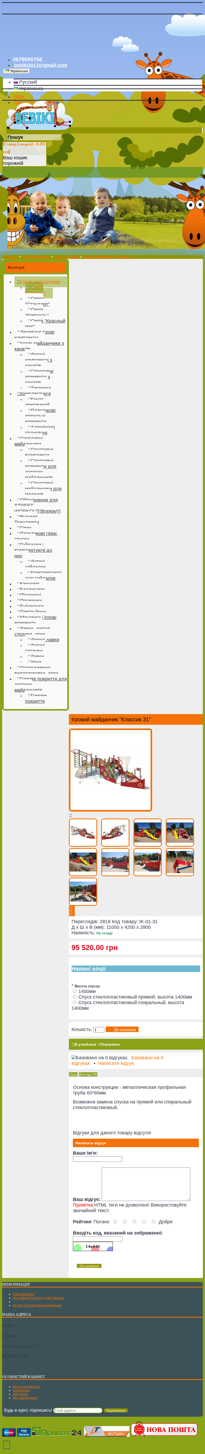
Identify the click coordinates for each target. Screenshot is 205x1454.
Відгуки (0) (88, 1074)
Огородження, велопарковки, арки (36, 670)
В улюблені (85, 1044)
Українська (30, 88)
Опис (73, 1074)
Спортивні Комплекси (39, 452)
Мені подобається (26, 1386)
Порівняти (110, 1044)
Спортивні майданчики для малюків (43, 488)
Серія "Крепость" (37, 312)
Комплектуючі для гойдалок (43, 575)
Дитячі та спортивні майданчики (37, 1305)
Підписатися (116, 1410)
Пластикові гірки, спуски (36, 536)
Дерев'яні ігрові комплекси (34, 334)
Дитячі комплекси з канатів (38, 360)
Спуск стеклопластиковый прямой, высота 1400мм (135, 997)
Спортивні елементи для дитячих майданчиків (40, 469)
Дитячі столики (35, 648)
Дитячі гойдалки (35, 564)
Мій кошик (20, 1394)
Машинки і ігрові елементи (35, 620)
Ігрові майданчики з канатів (39, 346)
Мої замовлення (25, 1398)
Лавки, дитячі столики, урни (32, 631)
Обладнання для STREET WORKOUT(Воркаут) (37, 505)
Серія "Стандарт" (37, 301)
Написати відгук (116, 1063)
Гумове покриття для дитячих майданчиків (40, 684)
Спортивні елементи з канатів (39, 377)
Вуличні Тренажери (26, 519)
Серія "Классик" (35, 290)
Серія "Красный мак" (45, 323)
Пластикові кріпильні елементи (40, 416)
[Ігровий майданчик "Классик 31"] (110, 810)
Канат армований (37, 402)
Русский (27, 82)
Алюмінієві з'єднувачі (40, 430)
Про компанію (23, 1294)
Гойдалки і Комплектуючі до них (33, 550)
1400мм (87, 991)
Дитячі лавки (45, 639)
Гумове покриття (36, 698)
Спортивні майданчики (28, 441)
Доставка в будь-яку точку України (38, 1298)
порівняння (21, 1390)
